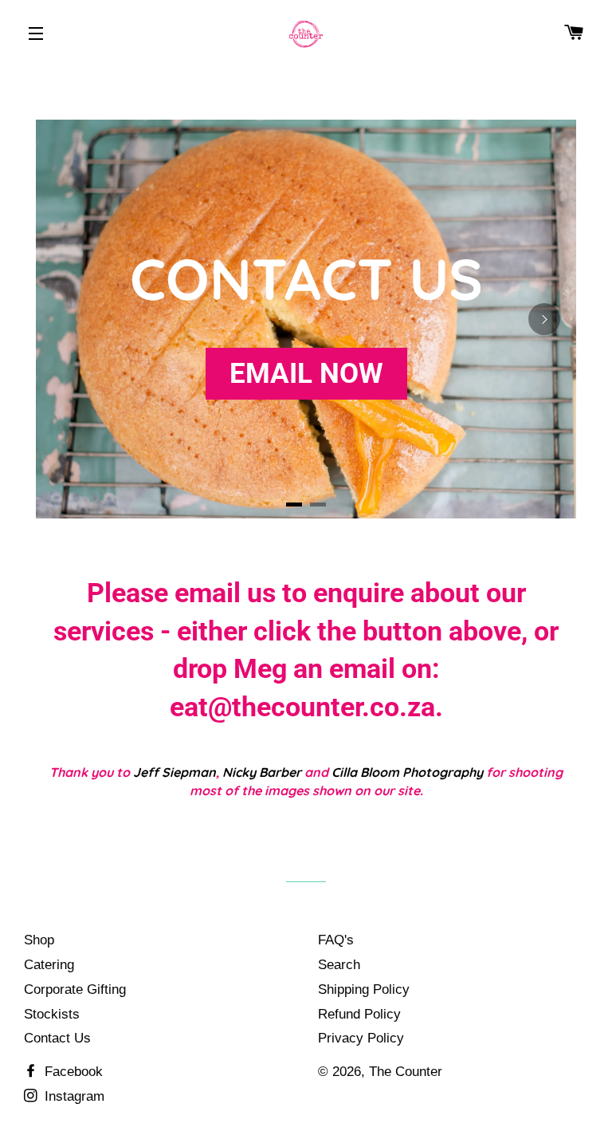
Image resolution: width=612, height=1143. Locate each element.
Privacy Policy (361, 1038)
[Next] (544, 319)
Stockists (52, 1014)
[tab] (294, 504)
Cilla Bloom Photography (407, 772)
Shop (39, 940)
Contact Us (57, 1038)
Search (339, 964)
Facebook (72, 1071)
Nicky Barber (261, 772)
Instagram (72, 1096)
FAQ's (336, 940)
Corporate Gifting (75, 989)
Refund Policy (359, 1014)
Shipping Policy (364, 989)
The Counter (405, 1071)
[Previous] (68, 319)
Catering (49, 964)
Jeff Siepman (174, 772)
